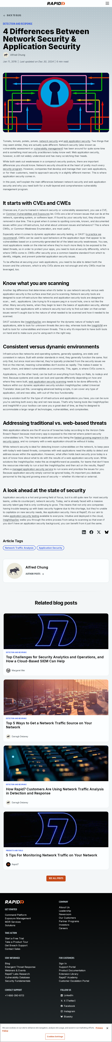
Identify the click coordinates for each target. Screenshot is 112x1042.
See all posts (56, 878)
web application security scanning (47, 381)
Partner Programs (69, 921)
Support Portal (67, 966)
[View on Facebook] (91, 532)
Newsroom (65, 914)
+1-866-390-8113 (14, 995)
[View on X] (99, 532)
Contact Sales (12, 948)
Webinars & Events (15, 970)
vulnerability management (48, 148)
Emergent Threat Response (20, 966)
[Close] (107, 1028)
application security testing (24, 516)
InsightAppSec (33, 321)
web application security (76, 141)
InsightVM (97, 325)
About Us (64, 907)
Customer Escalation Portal (74, 980)
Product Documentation (72, 970)
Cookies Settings (55, 1036)
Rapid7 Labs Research (17, 973)
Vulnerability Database (17, 977)
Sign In (63, 963)
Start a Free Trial (14, 938)
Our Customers (67, 917)
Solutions (10, 925)
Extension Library (68, 973)
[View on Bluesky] (106, 532)
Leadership (65, 910)
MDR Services (13, 921)
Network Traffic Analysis (19, 547)
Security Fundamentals (17, 980)
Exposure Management (18, 918)
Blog (7, 963)
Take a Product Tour (16, 941)
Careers (63, 928)
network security (48, 141)
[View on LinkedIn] (84, 532)
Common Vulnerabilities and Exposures (28, 213)
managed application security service (32, 469)
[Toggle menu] (107, 3)
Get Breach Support (16, 945)
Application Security (50, 547)
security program (12, 168)
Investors (64, 924)
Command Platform (16, 914)
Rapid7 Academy (68, 977)
